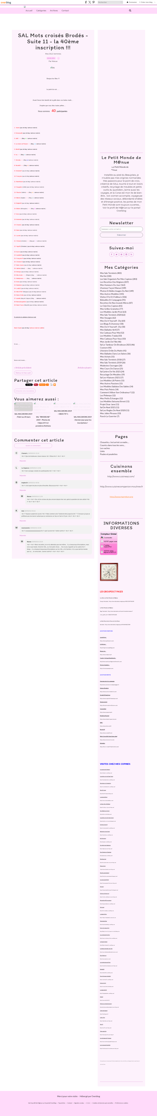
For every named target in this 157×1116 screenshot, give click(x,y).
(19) (112, 374)
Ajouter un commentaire (33, 445)
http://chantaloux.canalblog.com (106, 835)
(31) (107, 356)
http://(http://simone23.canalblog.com (107, 945)
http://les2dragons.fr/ (104, 1014)
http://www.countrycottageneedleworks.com (111, 661)
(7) (109, 416)
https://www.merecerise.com (107, 739)
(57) (110, 329)
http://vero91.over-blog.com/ (105, 1027)
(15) (112, 380)
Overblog (95, 1096)
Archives (54, 11)
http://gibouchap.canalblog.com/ (106, 855)
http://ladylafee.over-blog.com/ (106, 1021)
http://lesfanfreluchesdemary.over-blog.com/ (108, 965)
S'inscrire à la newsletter (24, 391)
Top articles (61, 1103)
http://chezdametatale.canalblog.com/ (107, 779)
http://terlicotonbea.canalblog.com (107, 910)
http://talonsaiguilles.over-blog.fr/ (107, 1034)
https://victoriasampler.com (106, 668)
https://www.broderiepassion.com (108, 719)
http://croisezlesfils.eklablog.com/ (106, 986)
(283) (118, 279)
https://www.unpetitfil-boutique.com (109, 698)
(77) (111, 309)
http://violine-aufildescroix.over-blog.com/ (108, 897)
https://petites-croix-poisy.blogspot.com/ (108, 821)
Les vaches (105, 448)
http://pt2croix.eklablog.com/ (106, 814)
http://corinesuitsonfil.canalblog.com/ (107, 828)
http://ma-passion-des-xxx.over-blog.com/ (108, 862)
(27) (112, 359)
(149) (113, 288)
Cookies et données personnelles (103, 1103)
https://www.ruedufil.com (106, 733)
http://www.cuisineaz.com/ (120, 476)
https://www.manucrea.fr (106, 654)
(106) (113, 297)
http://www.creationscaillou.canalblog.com (108, 938)
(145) (112, 294)
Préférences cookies (121, 1103)
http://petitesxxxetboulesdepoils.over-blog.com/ (109, 1007)
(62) (112, 315)
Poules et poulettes (108, 454)
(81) (111, 306)
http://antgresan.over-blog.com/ (106, 848)
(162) (112, 285)
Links (102, 451)
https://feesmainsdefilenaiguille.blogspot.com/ (109, 890)
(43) (105, 347)
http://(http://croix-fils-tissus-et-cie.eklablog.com (109, 931)
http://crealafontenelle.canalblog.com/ (107, 786)
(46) (110, 341)
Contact (65, 11)
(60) (112, 320)
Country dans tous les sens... (112, 445)
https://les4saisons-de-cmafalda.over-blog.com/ (109, 1048)
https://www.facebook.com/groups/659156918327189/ (117, 624)
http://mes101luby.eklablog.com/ (106, 793)
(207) (114, 282)
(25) (111, 368)
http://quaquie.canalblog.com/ (106, 841)
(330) (105, 276)
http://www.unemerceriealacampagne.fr (109, 684)
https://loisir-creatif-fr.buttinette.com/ (109, 746)
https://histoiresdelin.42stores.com (108, 705)
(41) (113, 350)
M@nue (123, 208)
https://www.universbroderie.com (108, 691)
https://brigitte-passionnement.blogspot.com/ (108, 876)
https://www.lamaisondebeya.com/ (106, 800)
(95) (113, 300)
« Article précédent (22, 367)
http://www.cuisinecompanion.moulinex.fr (121, 486)
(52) (112, 332)
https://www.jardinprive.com (107, 641)
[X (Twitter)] (89, 2)
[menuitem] (29, 11)
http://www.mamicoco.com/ (105, 959)
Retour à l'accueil (23, 373)
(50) (111, 335)
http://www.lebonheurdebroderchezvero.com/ (109, 952)
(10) (110, 413)
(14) (116, 386)
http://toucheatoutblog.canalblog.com (107, 924)
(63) (113, 312)
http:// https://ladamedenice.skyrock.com (108, 917)
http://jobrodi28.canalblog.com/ (106, 972)
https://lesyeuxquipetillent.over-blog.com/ (108, 883)
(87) (116, 303)
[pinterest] (93, 2)
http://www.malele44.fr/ (105, 1000)
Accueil (29, 11)
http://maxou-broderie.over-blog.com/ (107, 869)
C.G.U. (88, 1103)
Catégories (41, 11)
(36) (115, 353)
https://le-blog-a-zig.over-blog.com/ (107, 807)
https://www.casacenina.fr (106, 712)
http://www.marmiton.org (121, 497)
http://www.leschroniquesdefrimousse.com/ (108, 1041)
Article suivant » (85, 367)
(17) (111, 377)
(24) (112, 371)
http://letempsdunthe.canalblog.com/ (107, 993)
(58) (112, 323)
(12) (117, 392)
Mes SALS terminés (53, 54)
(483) (111, 273)
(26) (112, 362)
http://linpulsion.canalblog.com (107, 647)
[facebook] (85, 2)
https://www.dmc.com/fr (105, 726)
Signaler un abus (79, 1103)
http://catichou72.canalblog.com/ (106, 979)
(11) (114, 401)
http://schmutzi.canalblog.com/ (106, 773)
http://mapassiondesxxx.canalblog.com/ (107, 903)
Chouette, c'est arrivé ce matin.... (114, 442)
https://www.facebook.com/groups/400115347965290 (121, 601)
